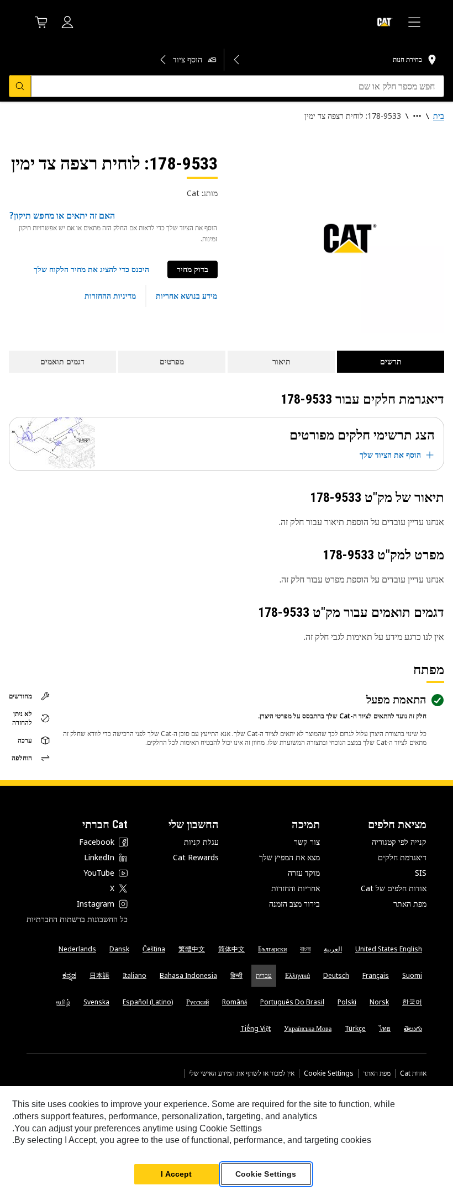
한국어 (412, 1002)
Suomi (412, 975)
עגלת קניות (201, 842)
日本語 (99, 975)
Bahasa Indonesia (188, 975)
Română (234, 1002)
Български (272, 949)
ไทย (385, 1028)
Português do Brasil (292, 1002)
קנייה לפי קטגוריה (399, 842)
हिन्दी (236, 975)
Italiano (134, 975)
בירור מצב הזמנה (294, 903)
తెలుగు (413, 1028)
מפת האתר (409, 903)
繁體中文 (191, 949)
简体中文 (231, 949)
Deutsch (336, 975)
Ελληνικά (297, 975)
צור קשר (307, 842)
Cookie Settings (329, 1073)
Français (375, 975)
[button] (91, 269)
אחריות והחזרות (295, 888)
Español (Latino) (148, 1002)
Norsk (379, 1002)
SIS (420, 872)
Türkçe (355, 1028)
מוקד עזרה (304, 872)
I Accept (176, 1173)
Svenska (96, 1002)
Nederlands (77, 949)
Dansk (119, 949)
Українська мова (307, 1028)
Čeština (154, 949)
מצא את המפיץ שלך (289, 857)
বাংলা (305, 949)
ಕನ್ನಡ (69, 975)
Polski (347, 1002)
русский (197, 1002)
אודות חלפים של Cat (393, 888)
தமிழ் (63, 1002)
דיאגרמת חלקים (402, 857)
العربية (333, 949)
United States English (388, 949)
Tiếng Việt (255, 1028)
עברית (264, 975)
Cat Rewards (196, 857)
